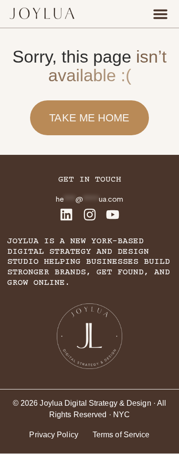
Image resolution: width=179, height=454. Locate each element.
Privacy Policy (53, 435)
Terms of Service (121, 435)
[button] (160, 13)
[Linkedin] (66, 214)
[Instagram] (89, 214)
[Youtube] (112, 214)
